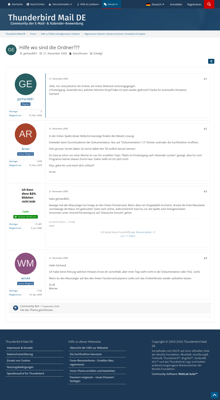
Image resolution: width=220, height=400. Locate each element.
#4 (205, 258)
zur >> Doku (128, 236)
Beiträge (13, 111)
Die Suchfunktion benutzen (86, 354)
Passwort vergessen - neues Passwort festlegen (92, 379)
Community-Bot (29, 306)
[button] (155, 4)
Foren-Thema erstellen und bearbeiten (92, 370)
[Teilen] (211, 61)
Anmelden (176, 4)
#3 (205, 191)
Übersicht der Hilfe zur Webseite (89, 347)
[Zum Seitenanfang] (214, 395)
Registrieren (194, 4)
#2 (205, 128)
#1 (205, 79)
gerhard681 (30, 53)
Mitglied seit (15, 115)
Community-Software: (174, 374)
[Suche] (209, 4)
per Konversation (141, 232)
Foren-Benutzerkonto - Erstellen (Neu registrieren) (92, 362)
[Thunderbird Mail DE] (110, 19)
